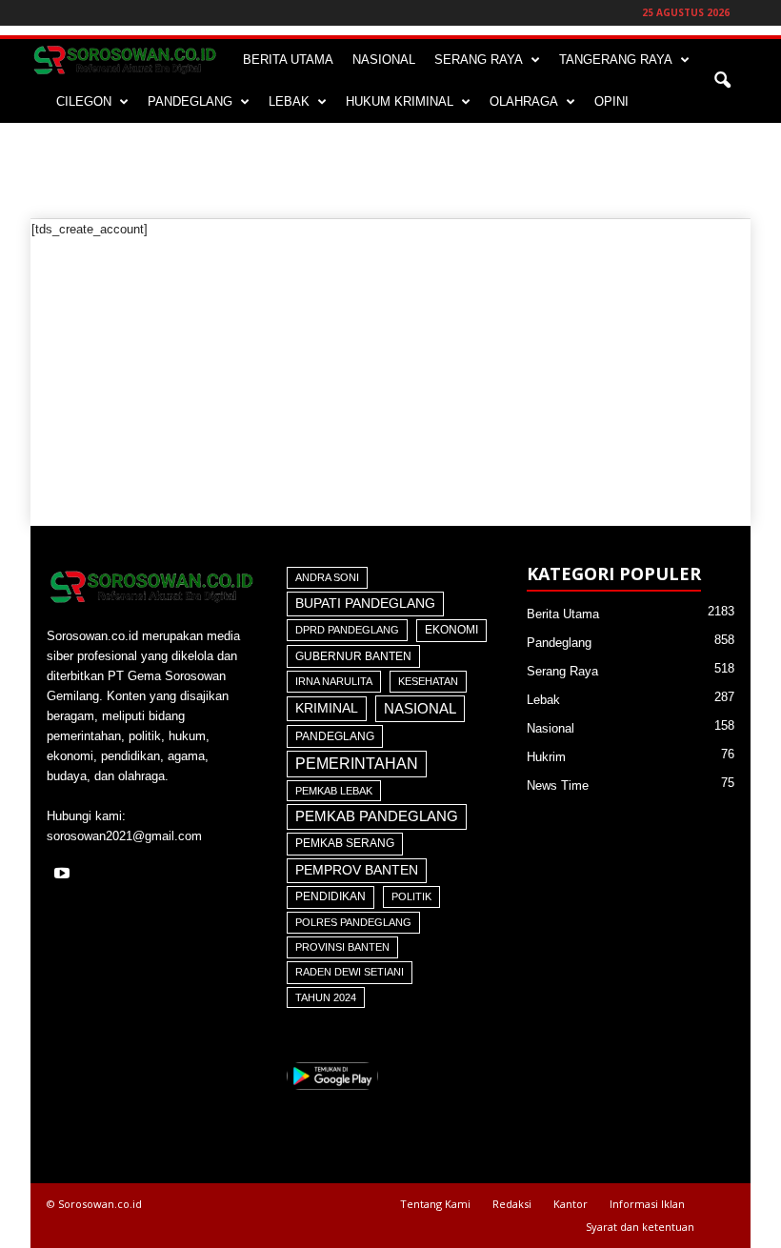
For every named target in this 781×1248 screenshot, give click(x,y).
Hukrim (546, 757)
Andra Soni (327, 577)
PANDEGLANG (190, 101)
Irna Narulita (333, 681)
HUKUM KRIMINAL (399, 101)
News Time (558, 785)
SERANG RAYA (478, 59)
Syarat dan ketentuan (640, 1226)
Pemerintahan (356, 763)
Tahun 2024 (325, 997)
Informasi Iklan (647, 1204)
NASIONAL (383, 59)
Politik (411, 896)
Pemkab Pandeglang (376, 816)
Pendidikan (330, 896)
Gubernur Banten (353, 656)
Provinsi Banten (342, 947)
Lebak (543, 700)
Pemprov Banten (356, 869)
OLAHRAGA (524, 101)
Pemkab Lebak (333, 790)
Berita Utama (563, 614)
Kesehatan (428, 681)
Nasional (420, 708)
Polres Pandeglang (353, 922)
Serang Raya (562, 671)
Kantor (570, 1204)
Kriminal (326, 708)
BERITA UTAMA (288, 59)
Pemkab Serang (344, 843)
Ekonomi (451, 629)
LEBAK (289, 101)
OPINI (611, 101)
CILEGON (83, 101)
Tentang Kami (435, 1204)
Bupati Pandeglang (365, 603)
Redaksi (511, 1204)
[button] (722, 81)
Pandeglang (334, 736)
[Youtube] (64, 875)
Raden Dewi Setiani (349, 971)
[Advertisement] (390, 170)
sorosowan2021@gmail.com (124, 836)
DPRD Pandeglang (347, 629)
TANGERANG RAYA (615, 59)
